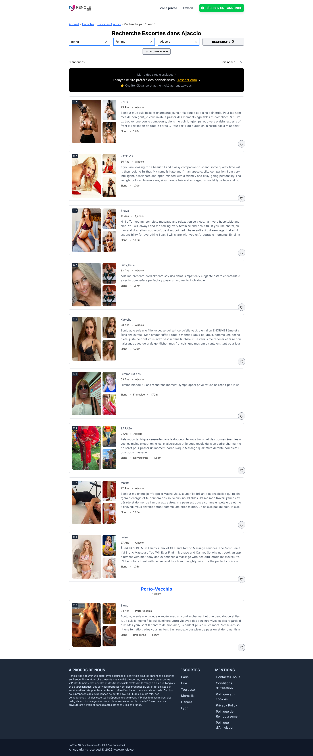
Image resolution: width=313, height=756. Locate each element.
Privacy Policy (226, 705)
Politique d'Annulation (225, 725)
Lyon (184, 708)
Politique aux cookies (225, 696)
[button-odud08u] (241, 143)
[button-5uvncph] (241, 361)
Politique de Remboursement (228, 714)
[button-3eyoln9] (241, 198)
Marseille (188, 696)
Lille (184, 683)
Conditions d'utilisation (224, 685)
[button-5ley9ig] (241, 524)
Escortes (88, 24)
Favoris (188, 8)
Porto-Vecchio (156, 589)
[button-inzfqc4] (241, 579)
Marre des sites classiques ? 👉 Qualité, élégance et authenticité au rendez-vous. (156, 80)
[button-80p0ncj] (241, 416)
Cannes (186, 702)
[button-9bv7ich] (241, 647)
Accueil (74, 24)
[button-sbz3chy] (241, 470)
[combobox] (134, 42)
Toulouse (188, 689)
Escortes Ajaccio (109, 24)
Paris (185, 677)
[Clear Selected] (151, 41)
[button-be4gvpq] (241, 307)
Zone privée (168, 8)
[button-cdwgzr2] (241, 252)
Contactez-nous (228, 677)
